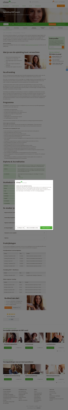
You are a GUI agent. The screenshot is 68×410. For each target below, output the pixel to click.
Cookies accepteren (46, 227)
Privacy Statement (40, 190)
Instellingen (19, 227)
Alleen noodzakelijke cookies (32, 227)
